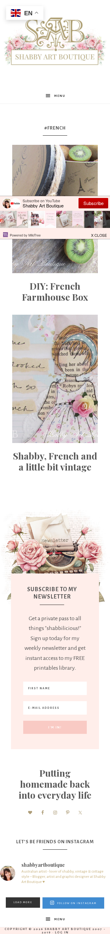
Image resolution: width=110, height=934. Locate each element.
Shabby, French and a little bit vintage (55, 461)
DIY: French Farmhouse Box (55, 291)
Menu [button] (59, 95)
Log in (62, 932)
